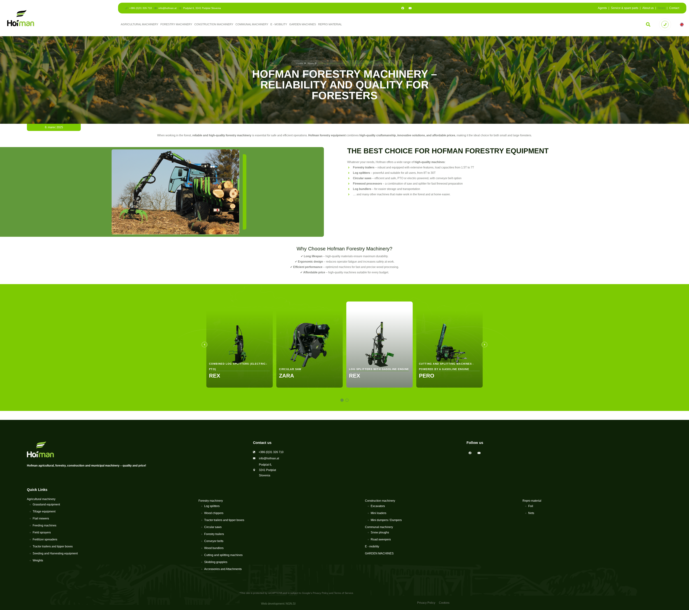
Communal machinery (251, 24)
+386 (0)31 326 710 (140, 8)
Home (299, 63)
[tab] (342, 400)
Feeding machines (44, 525)
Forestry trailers (214, 534)
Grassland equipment (46, 504)
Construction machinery (213, 24)
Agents (602, 8)
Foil (530, 506)
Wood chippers (213, 513)
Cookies (444, 602)
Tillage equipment (44, 511)
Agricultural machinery (139, 24)
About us (648, 8)
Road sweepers (381, 539)
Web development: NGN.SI (278, 603)
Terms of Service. (344, 593)
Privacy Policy (320, 593)
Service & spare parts (624, 8)
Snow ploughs (380, 532)
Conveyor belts (213, 541)
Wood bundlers (214, 548)
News (661, 8)
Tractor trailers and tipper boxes (53, 546)
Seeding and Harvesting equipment (55, 553)
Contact (674, 8)
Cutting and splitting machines (223, 555)
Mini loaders (378, 513)
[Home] (20, 17)
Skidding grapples (215, 562)
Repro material (330, 24)
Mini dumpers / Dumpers (386, 520)
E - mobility (278, 24)
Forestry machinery (176, 24)
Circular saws (213, 527)
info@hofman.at (167, 8)
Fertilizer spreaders (45, 539)
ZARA (286, 376)
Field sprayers (42, 532)
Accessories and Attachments (223, 569)
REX (214, 376)
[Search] (648, 24)
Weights (38, 560)
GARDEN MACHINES (302, 24)
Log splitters (212, 506)
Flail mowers (41, 518)
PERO (426, 376)
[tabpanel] (239, 345)
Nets (531, 513)
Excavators (378, 506)
